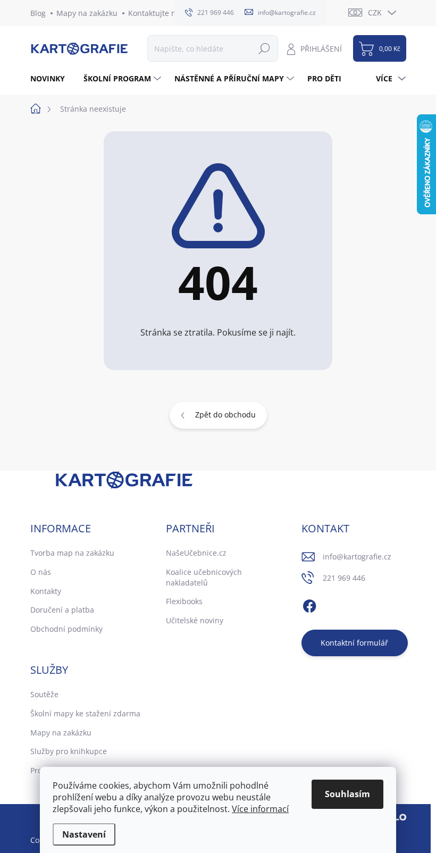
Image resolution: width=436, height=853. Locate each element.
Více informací (260, 809)
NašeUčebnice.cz (196, 553)
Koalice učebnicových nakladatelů (204, 577)
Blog (38, 13)
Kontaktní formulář (354, 643)
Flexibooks (184, 601)
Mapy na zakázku (87, 13)
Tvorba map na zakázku (72, 553)
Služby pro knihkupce (68, 751)
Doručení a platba (62, 610)
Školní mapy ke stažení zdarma (85, 713)
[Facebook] (309, 605)
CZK (375, 12)
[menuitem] (51, 79)
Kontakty (45, 591)
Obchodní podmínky (66, 629)
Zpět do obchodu (225, 414)
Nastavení (84, 834)
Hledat (264, 48)
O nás (40, 572)
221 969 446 (344, 578)
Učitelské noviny (194, 620)
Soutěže (44, 694)
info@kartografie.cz (357, 556)
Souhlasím (347, 794)
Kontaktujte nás (156, 13)
